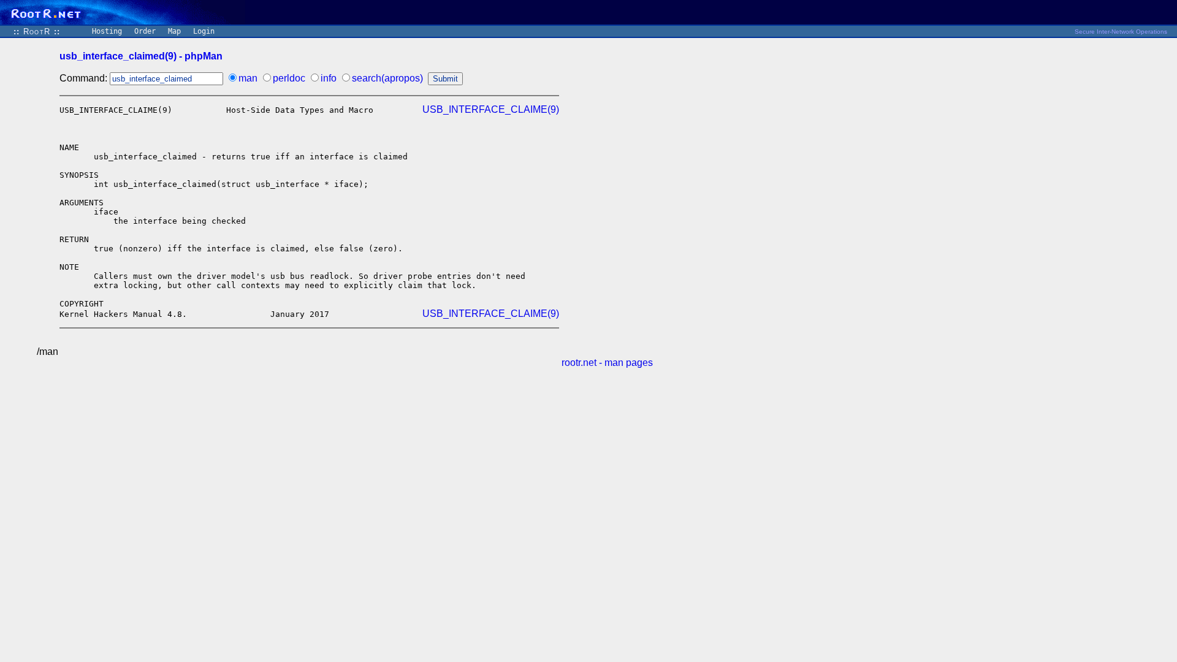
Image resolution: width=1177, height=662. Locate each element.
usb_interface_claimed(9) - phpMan (141, 56)
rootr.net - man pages (607, 362)
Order (145, 31)
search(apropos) (387, 78)
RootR (36, 31)
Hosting (107, 31)
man (247, 78)
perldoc (289, 78)
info (329, 78)
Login (204, 31)
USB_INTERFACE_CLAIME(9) (490, 109)
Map (174, 31)
